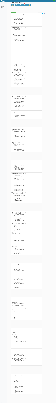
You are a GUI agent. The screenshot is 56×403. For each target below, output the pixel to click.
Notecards (2, 6)
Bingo (24, 4)
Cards (12, 4)
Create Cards (3, 2)
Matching (21, 4)
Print (29, 4)
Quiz (16, 4)
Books (2, 7)
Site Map (1, 402)
